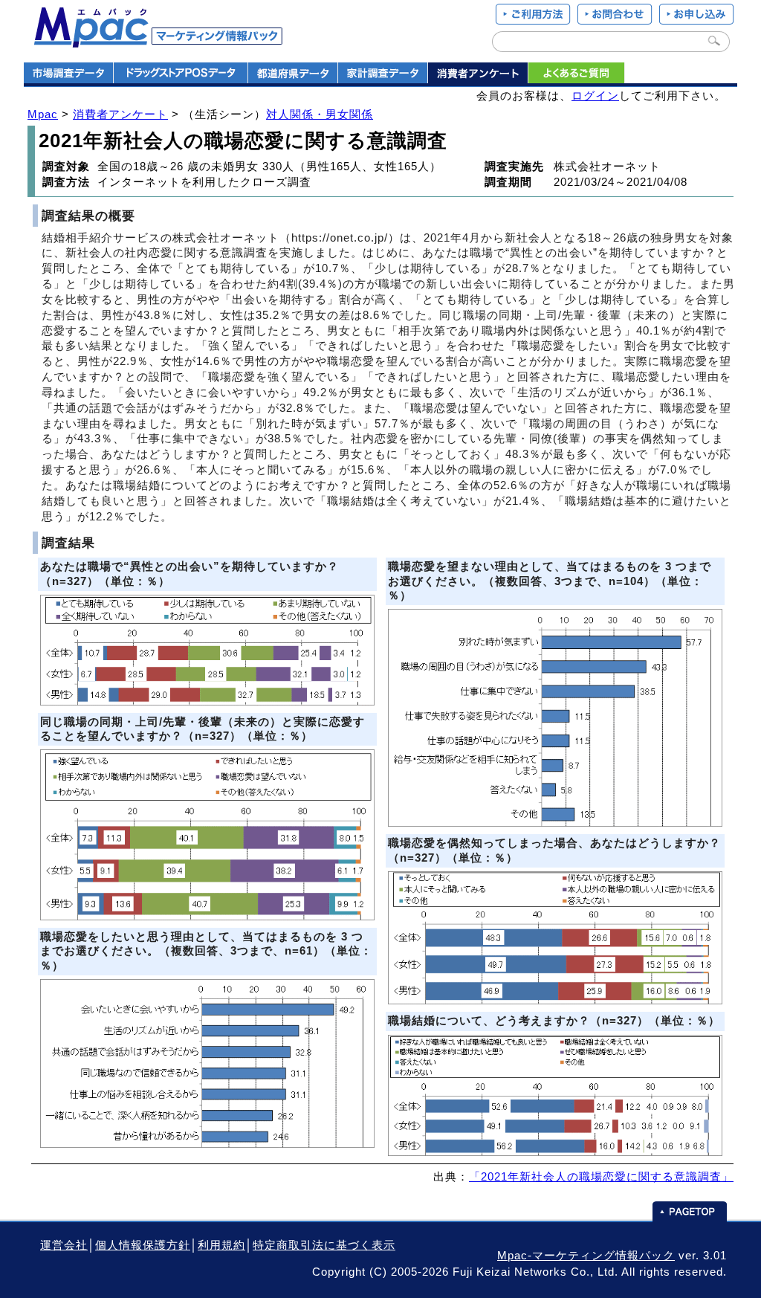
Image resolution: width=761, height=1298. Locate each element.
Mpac (42, 114)
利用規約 (221, 1245)
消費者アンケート (120, 114)
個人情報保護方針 (142, 1245)
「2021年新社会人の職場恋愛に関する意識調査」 (601, 1177)
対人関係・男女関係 (319, 114)
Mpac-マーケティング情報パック (586, 1256)
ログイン (595, 96)
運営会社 (64, 1245)
